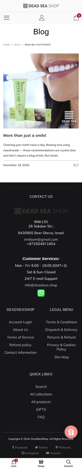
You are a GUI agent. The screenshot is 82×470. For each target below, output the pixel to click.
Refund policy (20, 345)
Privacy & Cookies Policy (61, 347)
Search (41, 386)
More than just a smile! (24, 135)
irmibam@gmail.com (41, 239)
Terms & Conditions (61, 322)
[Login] (42, 17)
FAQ (41, 417)
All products (41, 402)
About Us (20, 329)
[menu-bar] (6, 17)
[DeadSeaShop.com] (41, 6)
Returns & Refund (61, 337)
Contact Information (20, 352)
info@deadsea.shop (41, 285)
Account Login (20, 322)
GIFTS (41, 409)
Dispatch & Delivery (61, 329)
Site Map (61, 357)
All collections (41, 394)
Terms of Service (20, 337)
